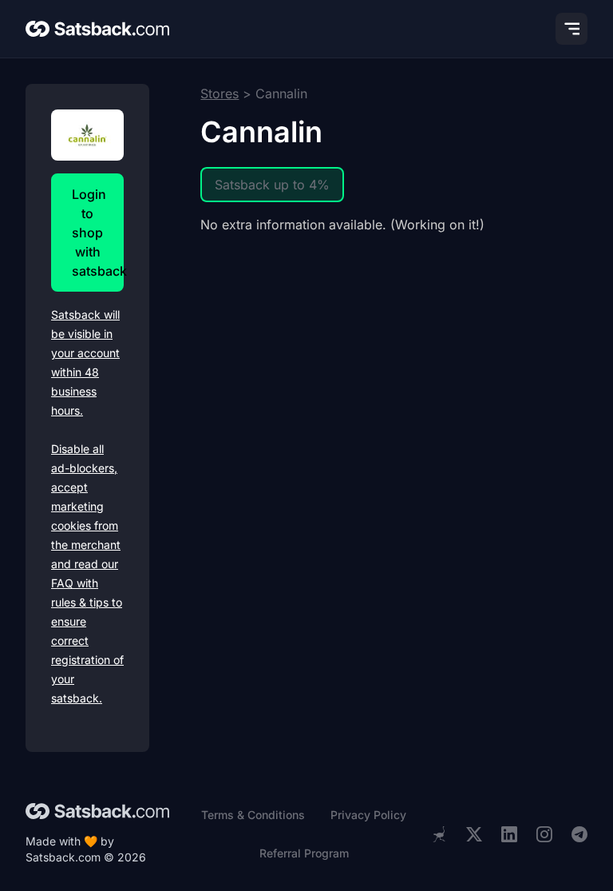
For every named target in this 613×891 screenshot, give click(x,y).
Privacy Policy (368, 814)
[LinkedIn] (509, 834)
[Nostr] (439, 834)
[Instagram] (544, 834)
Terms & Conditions (253, 814)
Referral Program (304, 853)
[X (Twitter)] (474, 834)
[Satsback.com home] (97, 29)
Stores (219, 93)
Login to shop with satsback (98, 232)
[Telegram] (579, 834)
